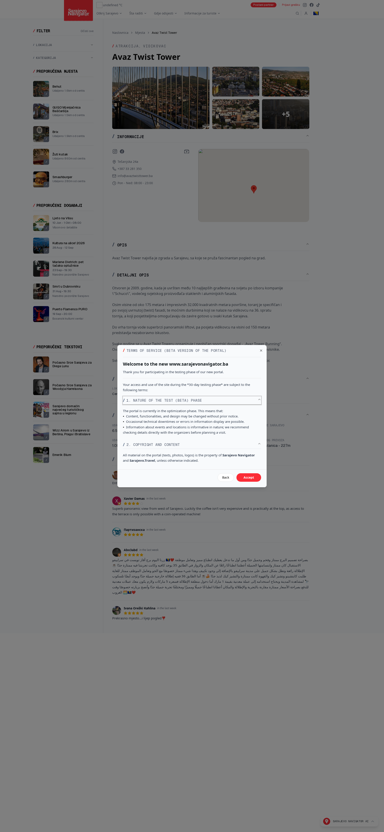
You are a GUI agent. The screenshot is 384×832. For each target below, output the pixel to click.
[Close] (261, 350)
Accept (249, 477)
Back (225, 477)
